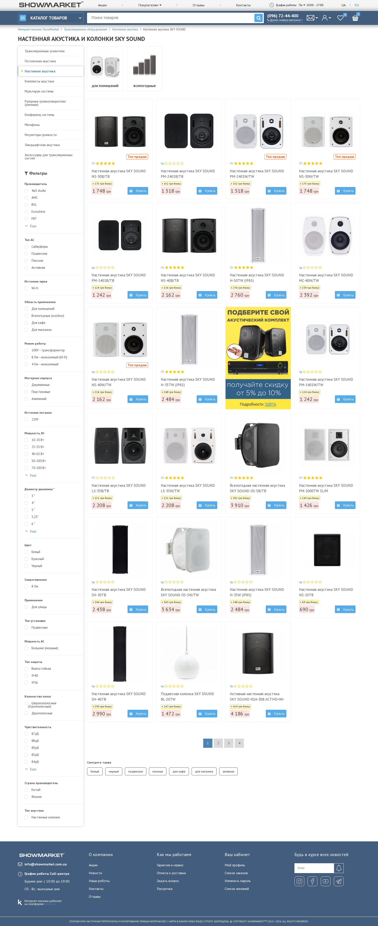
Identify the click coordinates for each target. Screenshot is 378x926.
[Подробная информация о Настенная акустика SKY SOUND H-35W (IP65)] (258, 550)
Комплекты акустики (39, 81)
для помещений (105, 85)
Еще (32, 226)
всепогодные (144, 85)
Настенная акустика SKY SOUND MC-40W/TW (326, 278)
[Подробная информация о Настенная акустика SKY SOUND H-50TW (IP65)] (258, 235)
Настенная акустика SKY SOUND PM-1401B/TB (119, 278)
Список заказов (236, 873)
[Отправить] (339, 868)
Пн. (301, 5)
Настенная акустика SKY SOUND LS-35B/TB (119, 488)
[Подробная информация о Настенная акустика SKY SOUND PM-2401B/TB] (189, 131)
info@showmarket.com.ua (45, 864)
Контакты (243, 5)
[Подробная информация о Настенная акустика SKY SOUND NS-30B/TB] (120, 131)
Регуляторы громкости (41, 135)
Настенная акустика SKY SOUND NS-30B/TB (119, 174)
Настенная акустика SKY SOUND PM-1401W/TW (326, 382)
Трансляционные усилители (45, 51)
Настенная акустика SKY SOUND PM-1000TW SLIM (326, 488)
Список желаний (237, 888)
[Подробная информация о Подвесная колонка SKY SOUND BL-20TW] (189, 654)
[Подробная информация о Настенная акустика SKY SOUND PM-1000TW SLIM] (327, 445)
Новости (95, 873)
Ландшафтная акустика (42, 145)
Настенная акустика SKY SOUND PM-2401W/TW (257, 174)
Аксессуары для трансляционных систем (49, 156)
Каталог (48, 18)
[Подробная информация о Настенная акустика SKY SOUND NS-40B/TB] (189, 235)
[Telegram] (338, 881)
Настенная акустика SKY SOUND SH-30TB (119, 592)
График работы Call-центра (46, 873)
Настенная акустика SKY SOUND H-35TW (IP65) (188, 382)
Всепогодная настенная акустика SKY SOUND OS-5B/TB (257, 488)
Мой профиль (235, 865)
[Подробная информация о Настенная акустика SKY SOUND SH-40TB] (120, 654)
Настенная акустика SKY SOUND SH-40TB (119, 696)
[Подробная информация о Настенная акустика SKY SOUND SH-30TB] (120, 550)
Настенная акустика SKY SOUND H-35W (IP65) (257, 592)
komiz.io (50, 904)
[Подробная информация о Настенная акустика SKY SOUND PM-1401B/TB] (120, 235)
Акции (102, 5)
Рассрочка (164, 888)
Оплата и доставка (171, 873)
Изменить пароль (238, 881)
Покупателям (148, 5)
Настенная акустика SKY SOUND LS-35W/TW (188, 488)
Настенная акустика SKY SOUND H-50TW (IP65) (257, 278)
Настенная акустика (40, 71)
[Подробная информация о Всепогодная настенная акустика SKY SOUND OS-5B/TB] (258, 445)
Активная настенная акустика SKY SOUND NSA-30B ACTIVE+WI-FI (257, 699)
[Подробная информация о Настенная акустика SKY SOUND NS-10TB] (327, 550)
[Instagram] (299, 881)
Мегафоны (32, 125)
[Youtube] (325, 881)
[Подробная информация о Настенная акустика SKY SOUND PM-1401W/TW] (327, 339)
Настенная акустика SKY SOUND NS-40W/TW (119, 382)
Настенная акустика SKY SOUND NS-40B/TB (188, 278)
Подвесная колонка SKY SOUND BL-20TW (187, 696)
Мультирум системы (39, 91)
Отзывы (199, 5)
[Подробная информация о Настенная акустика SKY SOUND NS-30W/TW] (327, 131)
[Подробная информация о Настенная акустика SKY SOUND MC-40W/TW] (327, 235)
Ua (343, 5)
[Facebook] (312, 881)
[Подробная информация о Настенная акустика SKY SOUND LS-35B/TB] (120, 445)
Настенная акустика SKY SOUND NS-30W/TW (326, 174)
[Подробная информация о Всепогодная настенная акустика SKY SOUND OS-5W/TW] (189, 550)
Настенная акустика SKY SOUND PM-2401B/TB (188, 174)
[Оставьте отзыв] (172, 163)
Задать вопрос (168, 881)
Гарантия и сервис (170, 865)
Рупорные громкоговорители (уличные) (45, 103)
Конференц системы (39, 115)
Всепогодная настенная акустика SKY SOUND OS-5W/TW (188, 592)
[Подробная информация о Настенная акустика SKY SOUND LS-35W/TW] (189, 445)
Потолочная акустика (40, 61)
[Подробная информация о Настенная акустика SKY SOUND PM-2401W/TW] (258, 131)
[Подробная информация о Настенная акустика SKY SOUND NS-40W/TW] (120, 339)
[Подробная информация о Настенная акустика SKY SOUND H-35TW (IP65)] (189, 339)
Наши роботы (99, 881)
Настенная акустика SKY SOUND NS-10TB (326, 592)
